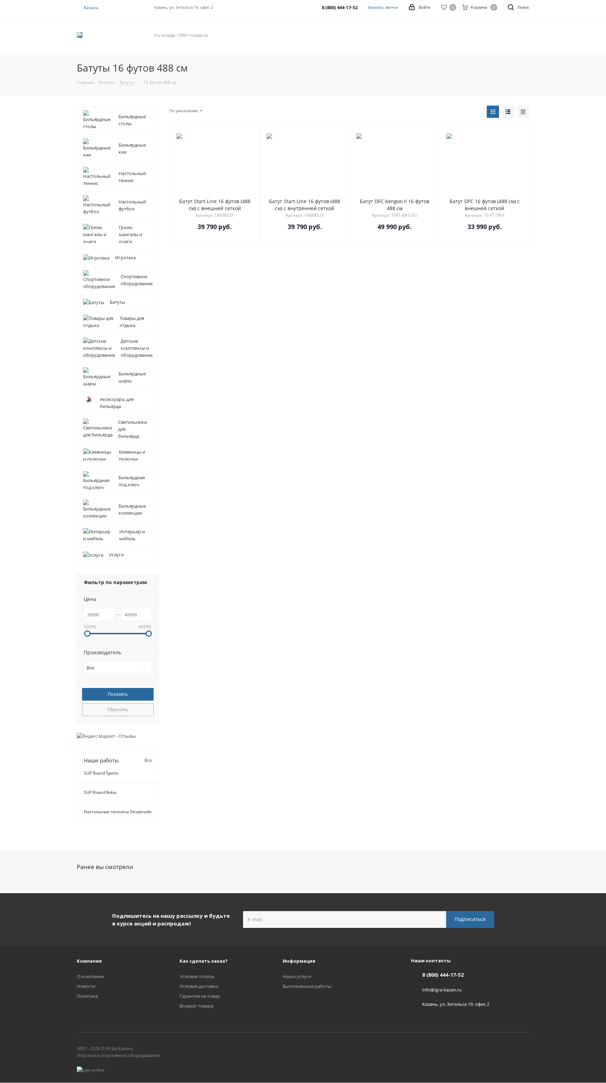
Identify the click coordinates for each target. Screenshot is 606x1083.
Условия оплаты (197, 976)
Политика (87, 996)
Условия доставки (199, 986)
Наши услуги (297, 976)
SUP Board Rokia (100, 792)
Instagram (524, 1050)
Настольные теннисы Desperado (118, 812)
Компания (89, 961)
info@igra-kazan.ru (442, 989)
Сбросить (117, 709)
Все (148, 760)
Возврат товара (196, 1006)
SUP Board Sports (101, 773)
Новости (86, 986)
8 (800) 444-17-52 (443, 974)
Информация (299, 961)
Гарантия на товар (200, 996)
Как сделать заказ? (204, 961)
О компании (90, 976)
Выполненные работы (307, 986)
